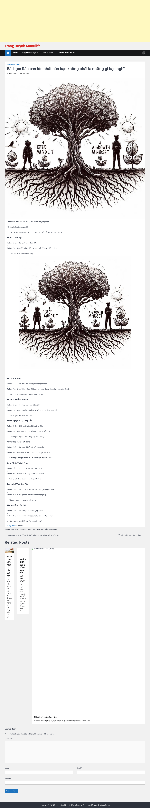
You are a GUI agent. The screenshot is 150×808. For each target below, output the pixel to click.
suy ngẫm (44, 529)
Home (15, 53)
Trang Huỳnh (12, 73)
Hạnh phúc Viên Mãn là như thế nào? (9, 566)
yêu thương (53, 529)
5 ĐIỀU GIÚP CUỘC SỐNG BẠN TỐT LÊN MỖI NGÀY (23, 570)
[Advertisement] (66, 5)
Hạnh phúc (23, 529)
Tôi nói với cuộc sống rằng (45, 717)
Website (8, 778)
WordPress (105, 805)
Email (79, 768)
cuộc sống (14, 529)
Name (7, 768)
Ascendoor (87, 805)
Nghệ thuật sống (13, 64)
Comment (9, 738)
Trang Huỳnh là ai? (67, 53)
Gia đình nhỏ (48, 53)
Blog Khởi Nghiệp (29, 53)
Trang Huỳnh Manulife (22, 46)
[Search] (143, 52)
